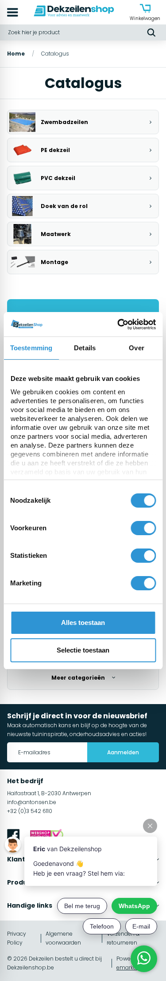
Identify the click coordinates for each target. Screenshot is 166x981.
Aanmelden (123, 752)
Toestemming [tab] (31, 348)
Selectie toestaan (83, 650)
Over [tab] (136, 348)
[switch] (143, 528)
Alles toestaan (83, 622)
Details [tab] (85, 348)
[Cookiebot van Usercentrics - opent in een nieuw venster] (118, 324)
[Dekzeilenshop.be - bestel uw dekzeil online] (74, 12)
